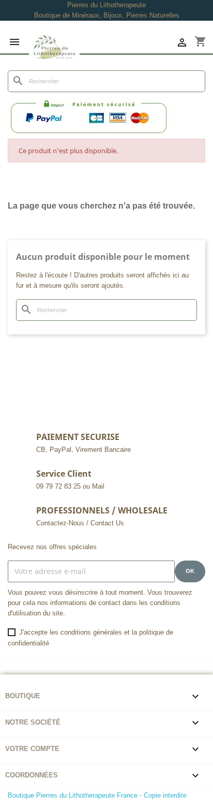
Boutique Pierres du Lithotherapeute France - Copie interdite (97, 795)
